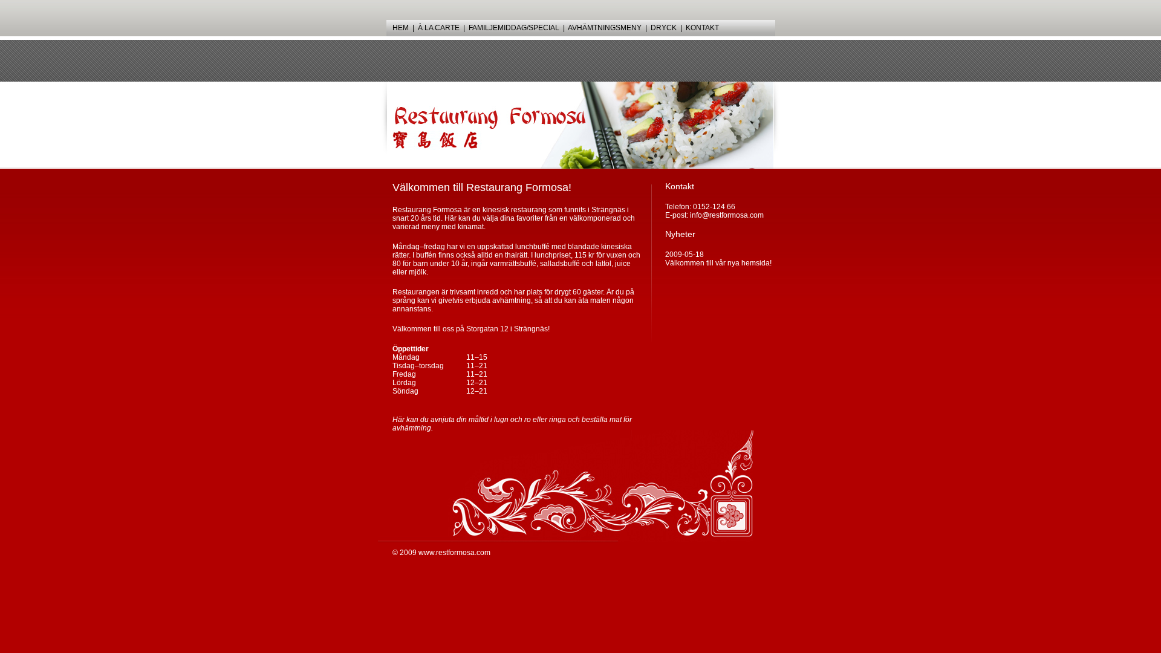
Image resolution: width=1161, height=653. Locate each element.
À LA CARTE (439, 28)
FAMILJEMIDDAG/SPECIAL (514, 28)
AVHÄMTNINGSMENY (605, 28)
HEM (400, 28)
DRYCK (664, 28)
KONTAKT (702, 28)
